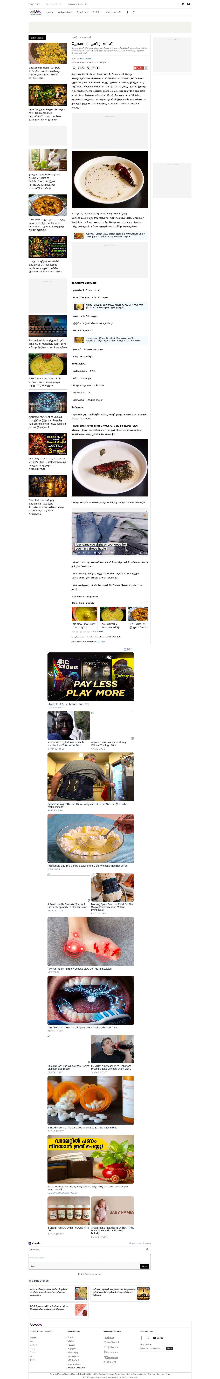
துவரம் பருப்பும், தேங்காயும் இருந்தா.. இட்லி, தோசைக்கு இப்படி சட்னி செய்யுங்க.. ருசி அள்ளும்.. (114, 306)
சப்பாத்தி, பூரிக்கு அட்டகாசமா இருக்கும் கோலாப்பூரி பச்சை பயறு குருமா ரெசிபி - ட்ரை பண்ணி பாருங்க (115, 235)
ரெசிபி (95, 12)
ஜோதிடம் (82, 12)
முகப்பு (49, 12)
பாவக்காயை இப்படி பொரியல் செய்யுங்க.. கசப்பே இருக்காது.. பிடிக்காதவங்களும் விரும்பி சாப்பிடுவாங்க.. (113, 339)
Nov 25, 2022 (99, 642)
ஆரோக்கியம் (65, 12)
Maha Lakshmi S (85, 59)
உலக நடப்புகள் (112, 12)
